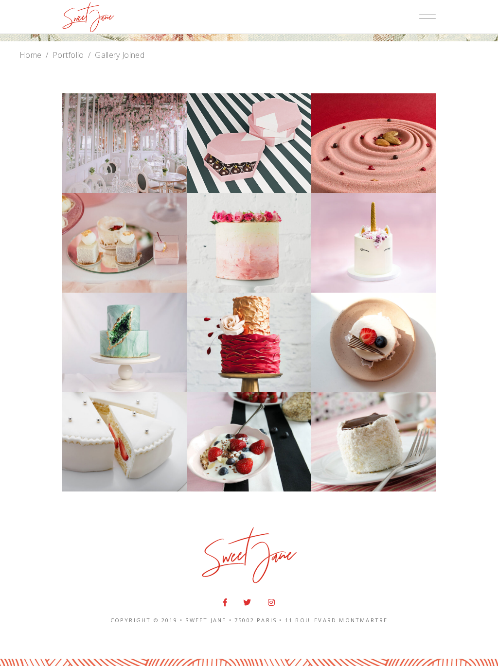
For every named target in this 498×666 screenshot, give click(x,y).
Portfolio (68, 55)
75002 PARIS (255, 620)
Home (30, 55)
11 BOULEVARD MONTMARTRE (336, 620)
